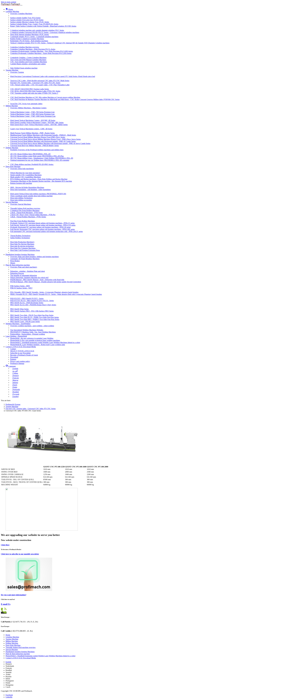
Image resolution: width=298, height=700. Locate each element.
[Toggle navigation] (21, 5)
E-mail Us (5, 604)
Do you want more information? (13, 595)
